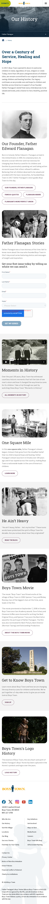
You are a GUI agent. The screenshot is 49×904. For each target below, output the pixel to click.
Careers (30, 836)
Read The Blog (11, 540)
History (10, 40)
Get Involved (32, 823)
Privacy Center (7, 857)
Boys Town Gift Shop (34, 840)
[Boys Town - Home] (24, 3)
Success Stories (8, 840)
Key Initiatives (32, 819)
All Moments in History (15, 395)
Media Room (31, 832)
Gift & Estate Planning (35, 845)
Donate (5, 3)
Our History (6, 823)
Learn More (10, 473)
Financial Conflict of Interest (12, 870)
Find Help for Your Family (10, 845)
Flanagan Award (33, 194)
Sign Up (8, 702)
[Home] (3, 40)
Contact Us (6, 853)
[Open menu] (45, 3)
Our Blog (5, 836)
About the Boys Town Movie (17, 632)
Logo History (11, 772)
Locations (5, 832)
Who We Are (6, 819)
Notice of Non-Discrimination (12, 861)
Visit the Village (7, 828)
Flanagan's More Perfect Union (19, 201)
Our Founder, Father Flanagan (19, 187)
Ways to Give (32, 828)
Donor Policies (7, 866)
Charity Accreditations (10, 874)
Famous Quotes (12, 194)
